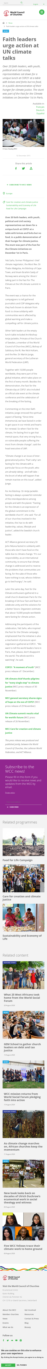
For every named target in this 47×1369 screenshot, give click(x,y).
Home (3, 23)
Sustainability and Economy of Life (21, 205)
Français (40, 106)
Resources (29, 1314)
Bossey (28, 1327)
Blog (26, 1323)
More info (5, 1360)
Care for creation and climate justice (22, 202)
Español (40, 113)
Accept (8, 1365)
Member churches (11, 1314)
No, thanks (22, 1365)
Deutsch (40, 110)
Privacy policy (10, 792)
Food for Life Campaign (16, 208)
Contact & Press (32, 1318)
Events (6, 1323)
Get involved (30, 1310)
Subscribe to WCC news (20, 185)
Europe (9, 193)
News (10, 23)
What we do (8, 1327)
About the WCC (9, 1310)
